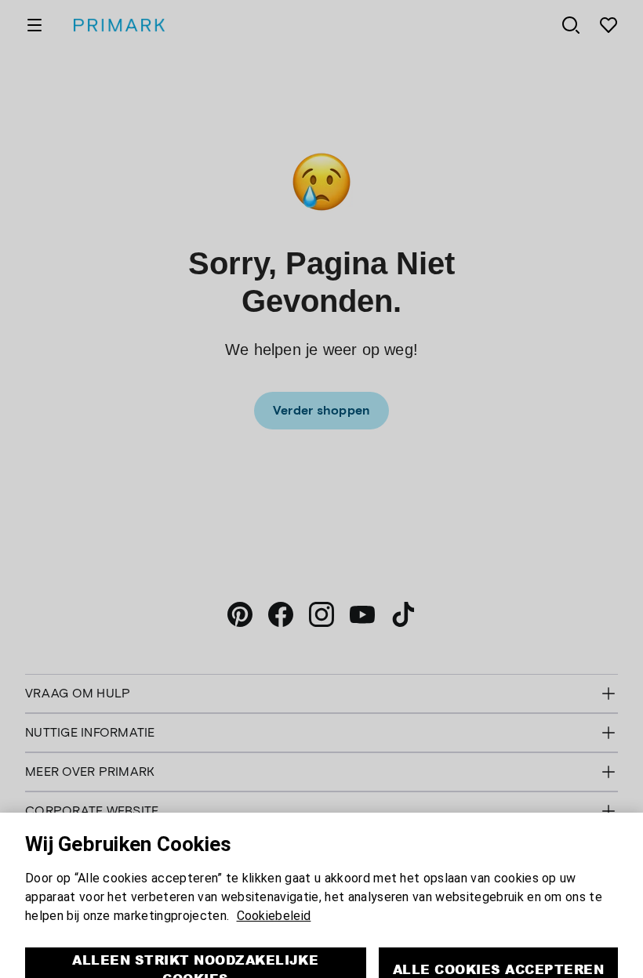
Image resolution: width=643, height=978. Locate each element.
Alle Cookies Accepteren (498, 942)
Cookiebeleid (274, 889)
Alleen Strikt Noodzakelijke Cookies (195, 942)
